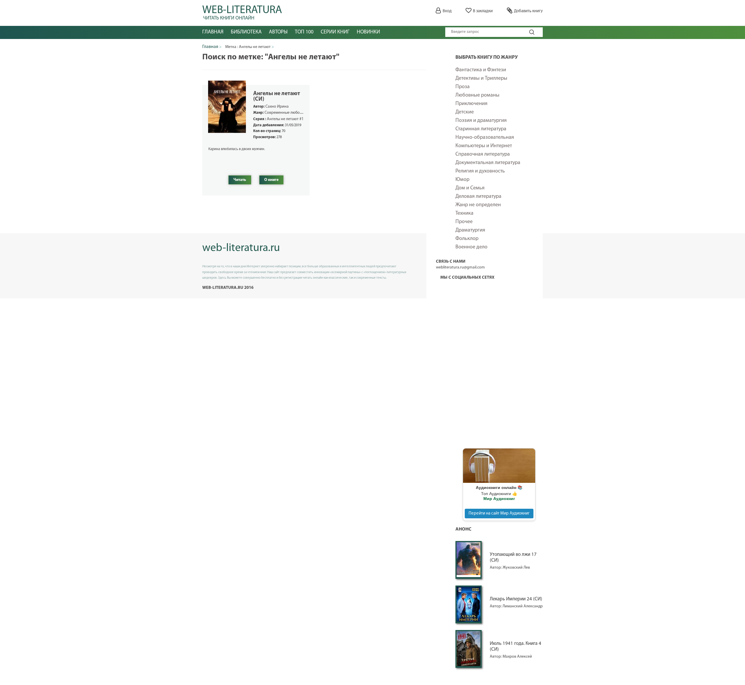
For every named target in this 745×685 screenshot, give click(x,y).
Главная (213, 32)
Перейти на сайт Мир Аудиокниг (499, 513)
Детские (464, 112)
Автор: (496, 567)
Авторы (278, 32)
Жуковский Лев (516, 567)
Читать (239, 180)
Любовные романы (477, 95)
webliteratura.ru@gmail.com (460, 267)
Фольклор (466, 238)
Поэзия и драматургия (481, 120)
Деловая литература (478, 196)
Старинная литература (480, 129)
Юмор (462, 179)
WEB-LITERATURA (242, 11)
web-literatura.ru (241, 248)
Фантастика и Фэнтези (480, 70)
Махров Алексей (517, 656)
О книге (271, 180)
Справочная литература (482, 154)
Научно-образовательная (484, 137)
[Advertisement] (499, 353)
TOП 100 (304, 32)
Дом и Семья (470, 188)
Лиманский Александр (523, 606)
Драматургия (470, 230)
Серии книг (335, 32)
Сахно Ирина (277, 106)
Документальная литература (487, 163)
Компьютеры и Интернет (483, 146)
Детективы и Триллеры (481, 78)
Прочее (464, 222)
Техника (464, 213)
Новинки (368, 32)
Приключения (471, 103)
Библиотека (246, 32)
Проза (462, 87)
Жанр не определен (478, 205)
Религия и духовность (480, 171)
